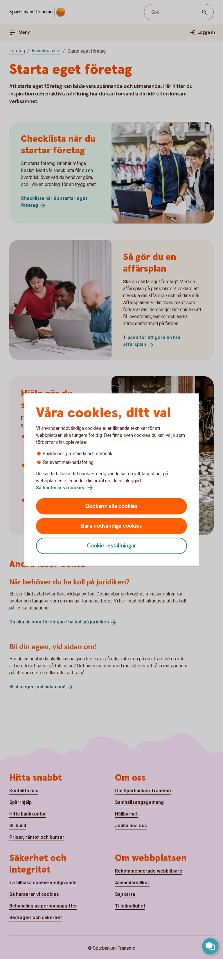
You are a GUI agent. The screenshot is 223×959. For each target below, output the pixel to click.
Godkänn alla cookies (111, 506)
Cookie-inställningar (111, 545)
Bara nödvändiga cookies (111, 526)
